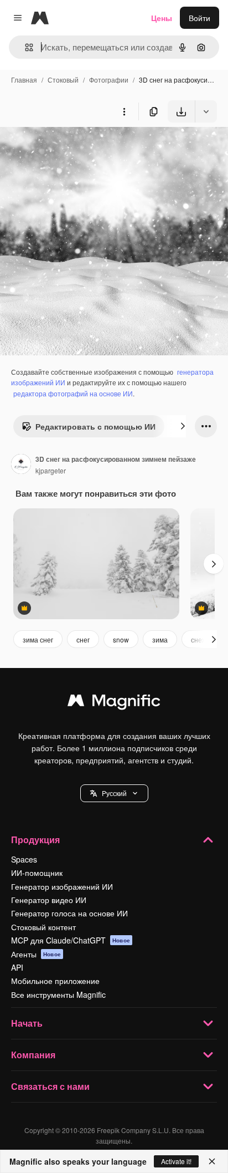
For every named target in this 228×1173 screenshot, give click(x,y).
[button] (114, 793)
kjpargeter (50, 470)
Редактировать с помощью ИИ (95, 426)
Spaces (24, 859)
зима (160, 639)
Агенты (36, 954)
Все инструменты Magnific (58, 994)
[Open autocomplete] (24, 47)
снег (83, 639)
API (17, 967)
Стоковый (63, 79)
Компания (33, 1054)
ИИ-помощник (37, 872)
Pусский (114, 793)
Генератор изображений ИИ (62, 886)
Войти (199, 17)
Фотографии (108, 79)
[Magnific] (114, 703)
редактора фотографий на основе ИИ (73, 393)
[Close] (212, 1161)
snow (121, 639)
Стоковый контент (43, 926)
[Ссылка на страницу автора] (21, 465)
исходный (74, 148)
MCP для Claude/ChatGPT (70, 940)
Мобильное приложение (55, 980)
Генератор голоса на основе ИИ (69, 913)
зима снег (38, 639)
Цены (161, 17)
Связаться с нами (50, 1086)
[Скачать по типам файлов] (206, 111)
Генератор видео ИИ (48, 899)
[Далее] (183, 426)
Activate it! (176, 1161)
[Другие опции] (124, 111)
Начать (27, 1023)
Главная (24, 79)
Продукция (35, 839)
